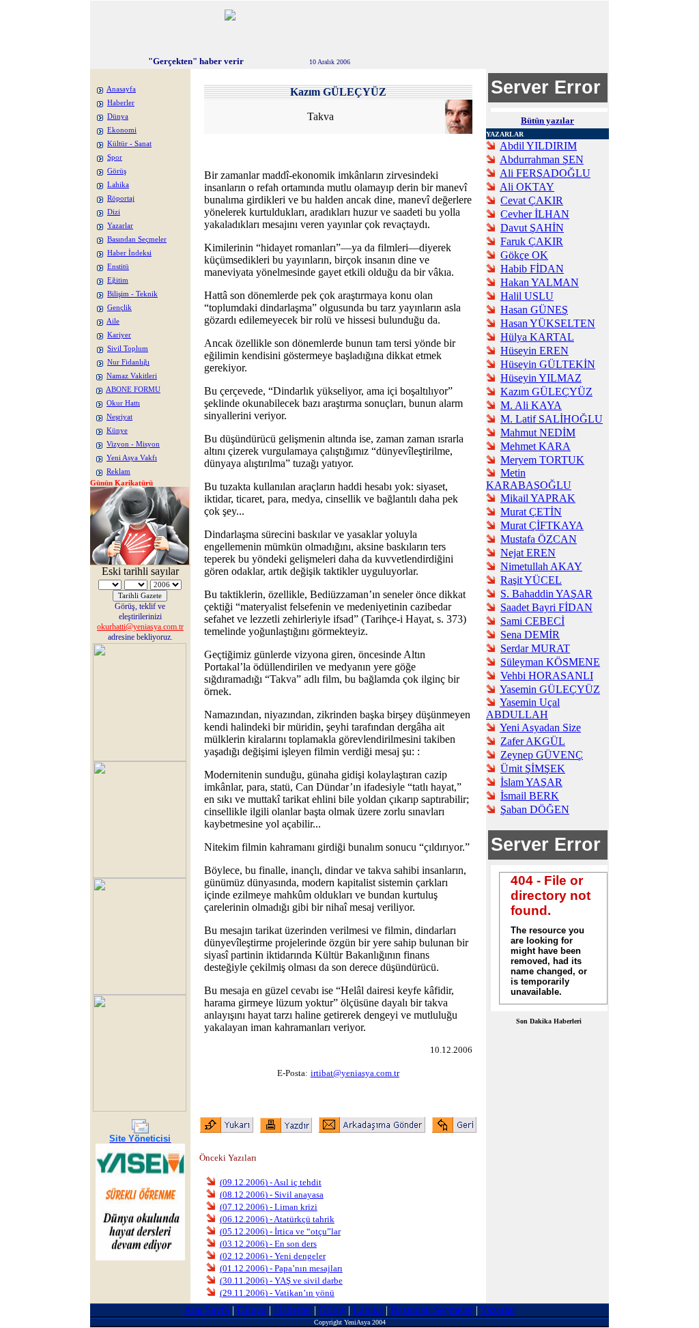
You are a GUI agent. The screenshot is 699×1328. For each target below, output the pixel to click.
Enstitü (118, 266)
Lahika (118, 184)
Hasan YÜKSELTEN (547, 323)
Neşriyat (119, 417)
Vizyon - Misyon (133, 444)
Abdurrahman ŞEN (542, 159)
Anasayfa (121, 89)
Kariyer (119, 335)
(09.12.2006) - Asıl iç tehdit (271, 1182)
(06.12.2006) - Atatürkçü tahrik (277, 1219)
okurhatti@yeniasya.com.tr (140, 627)
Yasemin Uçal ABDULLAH (523, 708)
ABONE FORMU (133, 389)
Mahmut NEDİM (537, 432)
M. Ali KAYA (531, 405)
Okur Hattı (123, 403)
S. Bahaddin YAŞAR (546, 593)
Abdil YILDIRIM (538, 146)
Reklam (118, 471)
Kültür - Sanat (129, 143)
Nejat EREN (528, 553)
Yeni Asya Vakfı (131, 458)
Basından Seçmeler (137, 239)
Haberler (120, 103)
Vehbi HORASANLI (546, 675)
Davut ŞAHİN (532, 228)
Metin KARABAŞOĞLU (528, 479)
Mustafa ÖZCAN (538, 539)
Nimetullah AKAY (541, 566)
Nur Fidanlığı (128, 362)
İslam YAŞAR (531, 782)
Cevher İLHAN (534, 214)
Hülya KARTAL (537, 337)
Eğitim (117, 280)
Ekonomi (122, 130)
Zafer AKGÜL (532, 741)
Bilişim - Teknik (132, 294)
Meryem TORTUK (542, 460)
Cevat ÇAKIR (531, 200)
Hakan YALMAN (539, 282)
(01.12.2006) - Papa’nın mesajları (281, 1268)
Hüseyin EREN (534, 350)
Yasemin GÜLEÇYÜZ (550, 689)
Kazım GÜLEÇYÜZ (546, 391)
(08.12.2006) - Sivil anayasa (272, 1194)
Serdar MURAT (535, 648)
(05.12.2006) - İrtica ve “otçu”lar (280, 1231)
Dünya (117, 116)
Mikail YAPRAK (537, 498)
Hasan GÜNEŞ (534, 309)
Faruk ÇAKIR (531, 241)
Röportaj (120, 198)
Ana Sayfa (206, 1310)
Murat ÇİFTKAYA (542, 525)
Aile (112, 321)
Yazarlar (120, 225)
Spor (114, 157)
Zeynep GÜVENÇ (541, 755)
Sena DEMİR (530, 634)
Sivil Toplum (127, 348)
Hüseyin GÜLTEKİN (547, 364)
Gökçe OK (524, 255)
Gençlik (119, 307)
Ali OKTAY (527, 187)
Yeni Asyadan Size (540, 727)
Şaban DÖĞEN (534, 809)
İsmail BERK (529, 796)
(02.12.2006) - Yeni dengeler (273, 1256)
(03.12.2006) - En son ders (268, 1244)
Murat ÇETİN (531, 512)
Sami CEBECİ (532, 621)
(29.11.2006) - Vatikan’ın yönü (277, 1293)
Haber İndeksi (129, 253)
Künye (117, 430)
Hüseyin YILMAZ (541, 378)
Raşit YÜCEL (531, 580)
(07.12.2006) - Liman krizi (268, 1207)
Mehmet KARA (535, 446)
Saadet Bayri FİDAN (546, 607)
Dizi (113, 212)
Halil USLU (527, 296)
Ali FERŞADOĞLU (545, 173)
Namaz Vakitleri (131, 376)
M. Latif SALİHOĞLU (551, 419)
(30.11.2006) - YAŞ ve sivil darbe (281, 1280)
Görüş (116, 171)
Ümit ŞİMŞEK (532, 768)
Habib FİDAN (532, 268)
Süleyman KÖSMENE (550, 662)
